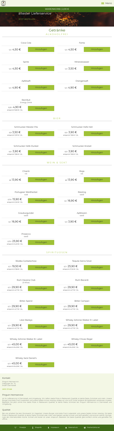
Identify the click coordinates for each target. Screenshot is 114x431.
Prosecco (26, 234)
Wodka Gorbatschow (26, 261)
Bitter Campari (81, 301)
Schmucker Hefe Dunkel (26, 146)
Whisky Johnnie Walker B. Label (26, 339)
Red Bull (26, 100)
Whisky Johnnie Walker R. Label (82, 320)
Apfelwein (82, 213)
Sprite (26, 62)
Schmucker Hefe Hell (82, 127)
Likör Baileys (26, 320)
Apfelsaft (26, 81)
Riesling (82, 192)
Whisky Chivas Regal (81, 339)
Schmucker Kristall (81, 146)
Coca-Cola (26, 43)
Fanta (82, 43)
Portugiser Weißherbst (26, 192)
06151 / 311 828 (7, 389)
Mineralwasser (82, 62)
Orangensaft (82, 81)
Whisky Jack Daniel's (26, 358)
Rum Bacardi (82, 280)
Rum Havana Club (26, 280)
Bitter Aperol (26, 301)
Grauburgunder (26, 213)
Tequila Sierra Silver (82, 261)
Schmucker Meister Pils (26, 127)
